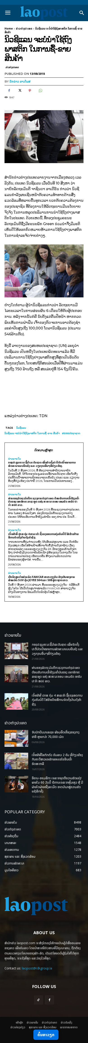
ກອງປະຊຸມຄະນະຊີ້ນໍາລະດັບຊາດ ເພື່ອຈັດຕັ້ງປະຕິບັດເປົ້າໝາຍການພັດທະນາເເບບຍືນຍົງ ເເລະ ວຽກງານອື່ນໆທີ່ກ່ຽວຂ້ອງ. (42, 464)
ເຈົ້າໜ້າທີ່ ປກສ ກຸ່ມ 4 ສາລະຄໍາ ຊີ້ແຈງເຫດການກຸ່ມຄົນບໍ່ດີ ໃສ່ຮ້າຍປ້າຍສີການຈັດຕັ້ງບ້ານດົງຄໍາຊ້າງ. (43, 535)
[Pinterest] (29, 90)
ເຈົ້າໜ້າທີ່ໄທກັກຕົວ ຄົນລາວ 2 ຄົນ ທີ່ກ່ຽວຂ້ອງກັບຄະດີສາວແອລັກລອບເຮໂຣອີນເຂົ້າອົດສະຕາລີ (57, 759)
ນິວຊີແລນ (21, 427)
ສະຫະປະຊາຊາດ (71, 433)
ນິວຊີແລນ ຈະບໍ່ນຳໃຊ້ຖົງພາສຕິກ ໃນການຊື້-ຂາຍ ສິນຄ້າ (32, 433)
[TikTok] (38, 1000)
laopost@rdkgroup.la (37, 968)
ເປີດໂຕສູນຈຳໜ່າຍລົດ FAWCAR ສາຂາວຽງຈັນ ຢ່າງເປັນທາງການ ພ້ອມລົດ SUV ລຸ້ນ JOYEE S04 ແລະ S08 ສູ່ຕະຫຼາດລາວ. (41, 578)
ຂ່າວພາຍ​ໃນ (14, 458)
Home (9, 28)
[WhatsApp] (40, 90)
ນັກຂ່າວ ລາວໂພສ (19, 81)
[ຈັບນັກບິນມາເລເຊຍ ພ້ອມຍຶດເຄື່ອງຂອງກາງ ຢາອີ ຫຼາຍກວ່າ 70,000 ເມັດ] (16, 738)
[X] (19, 90)
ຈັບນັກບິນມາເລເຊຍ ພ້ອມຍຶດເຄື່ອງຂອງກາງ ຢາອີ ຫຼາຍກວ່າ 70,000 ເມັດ (55, 734)
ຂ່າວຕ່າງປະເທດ (24, 28)
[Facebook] (9, 90)
